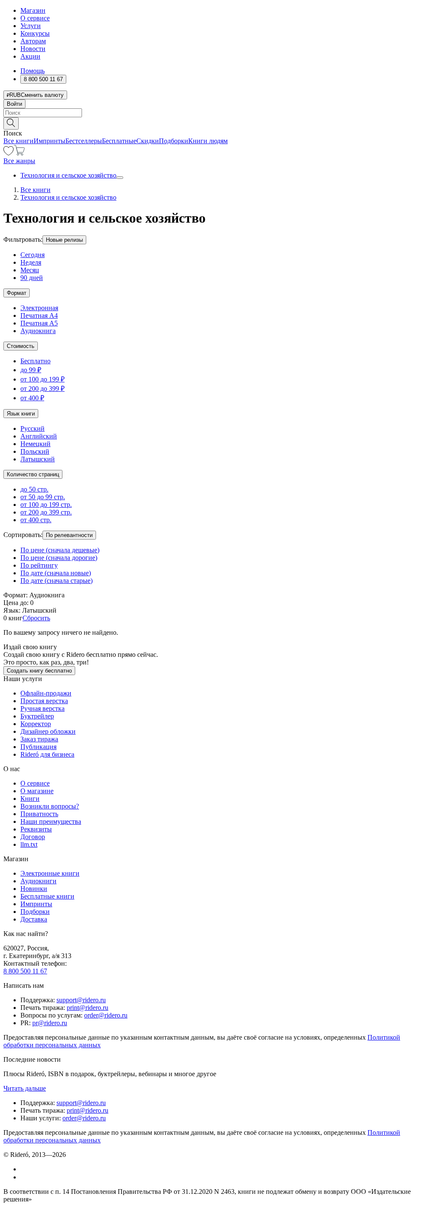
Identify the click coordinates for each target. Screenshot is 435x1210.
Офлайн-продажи (45, 693)
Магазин (32, 10)
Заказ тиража (39, 739)
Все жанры (19, 160)
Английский (38, 436)
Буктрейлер (37, 716)
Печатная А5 (39, 323)
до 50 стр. (34, 489)
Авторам (33, 41)
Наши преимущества (50, 821)
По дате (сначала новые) (55, 573)
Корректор (35, 723)
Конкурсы (35, 33)
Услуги (30, 25)
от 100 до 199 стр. (46, 504)
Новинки (33, 888)
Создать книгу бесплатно (39, 670)
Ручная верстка (42, 708)
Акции (30, 56)
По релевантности (69, 535)
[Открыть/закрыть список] (119, 177)
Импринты (49, 140)
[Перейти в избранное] (8, 153)
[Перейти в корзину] (19, 153)
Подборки (173, 140)
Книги (30, 798)
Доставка (33, 919)
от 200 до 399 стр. (46, 512)
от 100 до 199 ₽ (42, 379)
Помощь (32, 70)
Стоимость (20, 346)
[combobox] (217, 112)
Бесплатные (119, 140)
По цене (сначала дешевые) (59, 550)
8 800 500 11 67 (25, 971)
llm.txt (28, 844)
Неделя (30, 262)
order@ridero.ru (105, 1015)
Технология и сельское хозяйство (68, 175)
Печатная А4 (39, 315)
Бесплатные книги (47, 896)
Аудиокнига (38, 330)
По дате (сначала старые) (56, 580)
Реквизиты (36, 829)
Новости (32, 48)
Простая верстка (44, 700)
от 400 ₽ (32, 397)
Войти (14, 104)
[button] (217, 122)
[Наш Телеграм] (24, 1177)
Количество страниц (33, 474)
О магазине (37, 790)
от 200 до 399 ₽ (42, 388)
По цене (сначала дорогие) (58, 557)
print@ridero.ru (87, 1007)
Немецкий (35, 443)
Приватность (39, 813)
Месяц (29, 270)
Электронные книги (49, 873)
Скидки (147, 140)
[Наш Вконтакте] (24, 1169)
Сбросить (36, 618)
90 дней (31, 277)
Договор (32, 836)
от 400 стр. (35, 519)
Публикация (38, 746)
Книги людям (208, 140)
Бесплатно (35, 361)
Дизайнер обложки (48, 731)
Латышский (37, 459)
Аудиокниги (38, 881)
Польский (34, 451)
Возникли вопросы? (49, 806)
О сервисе (35, 18)
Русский (32, 428)
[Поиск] (11, 123)
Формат (16, 293)
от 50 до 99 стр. (42, 496)
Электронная (39, 307)
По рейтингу (39, 565)
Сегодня (32, 254)
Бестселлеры (83, 140)
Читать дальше (24, 1088)
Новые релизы (64, 240)
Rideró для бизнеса (47, 754)
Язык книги (21, 413)
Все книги (18, 140)
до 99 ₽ (30, 369)
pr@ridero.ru (49, 1022)
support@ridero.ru (81, 1000)
